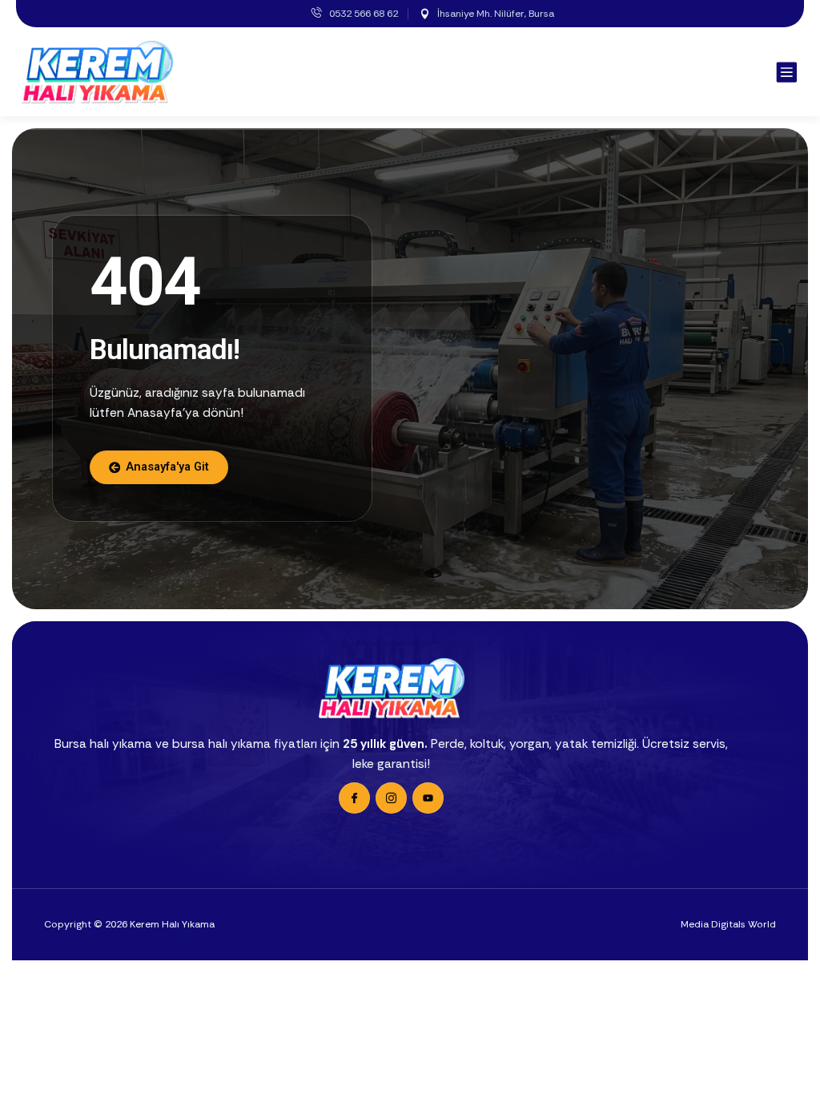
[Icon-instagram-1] (391, 798)
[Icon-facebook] (354, 798)
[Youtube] (428, 798)
